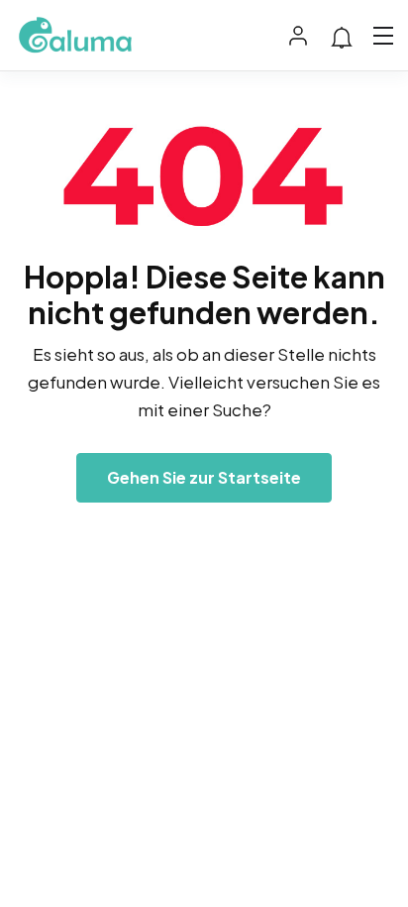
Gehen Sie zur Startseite (204, 477)
